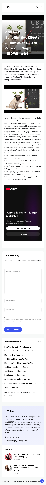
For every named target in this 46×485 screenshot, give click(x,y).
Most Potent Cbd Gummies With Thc (18, 363)
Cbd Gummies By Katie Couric (16, 367)
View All (39, 342)
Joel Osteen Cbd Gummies (15, 371)
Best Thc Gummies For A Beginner (17, 347)
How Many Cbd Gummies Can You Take (20, 351)
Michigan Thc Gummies (13, 355)
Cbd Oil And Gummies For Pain (16, 359)
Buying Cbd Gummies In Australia (17, 379)
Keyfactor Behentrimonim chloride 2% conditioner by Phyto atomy (26, 467)
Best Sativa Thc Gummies (14, 375)
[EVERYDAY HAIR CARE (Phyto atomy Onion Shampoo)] (8, 456)
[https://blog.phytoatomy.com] (8, 7)
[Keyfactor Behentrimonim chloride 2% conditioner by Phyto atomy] (8, 467)
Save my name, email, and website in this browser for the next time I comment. (22, 321)
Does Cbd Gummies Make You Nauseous (20, 383)
